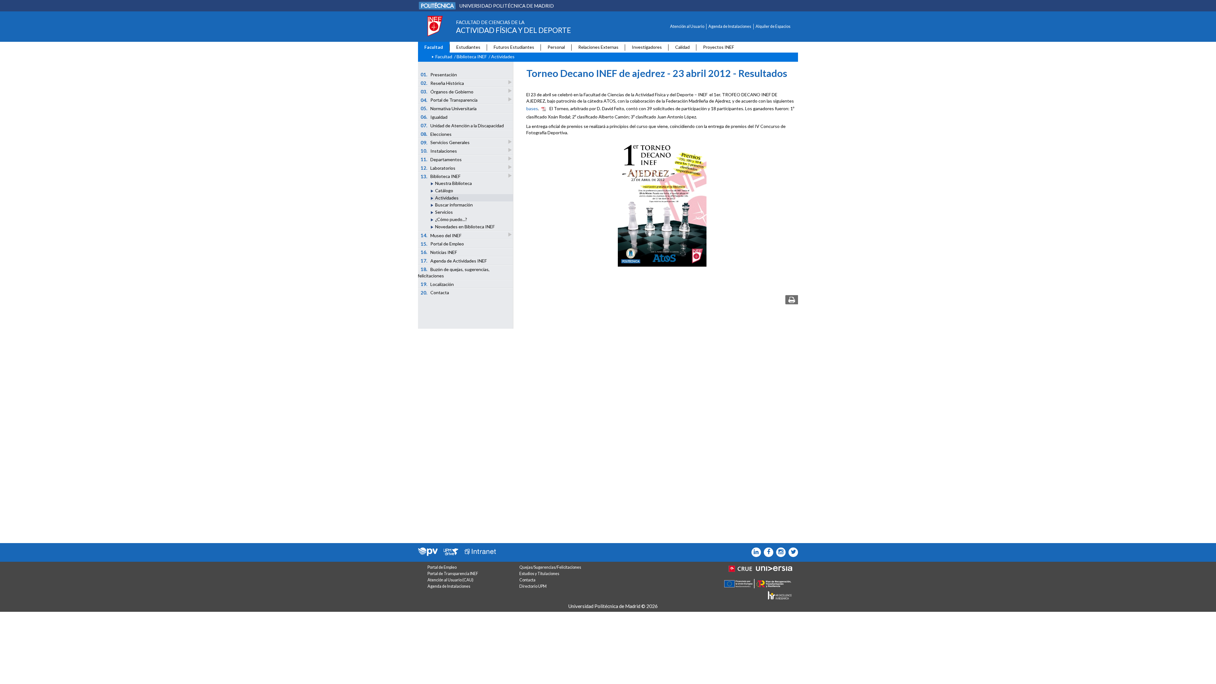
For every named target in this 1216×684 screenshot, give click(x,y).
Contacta (435, 292)
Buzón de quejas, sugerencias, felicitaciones (454, 272)
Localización (437, 284)
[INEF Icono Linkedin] (755, 552)
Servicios (444, 212)
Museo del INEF (441, 235)
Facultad (433, 47)
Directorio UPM (533, 586)
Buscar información (454, 204)
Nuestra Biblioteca (453, 183)
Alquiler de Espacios (773, 26)
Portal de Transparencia (449, 100)
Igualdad (434, 117)
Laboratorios (438, 168)
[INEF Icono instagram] (779, 552)
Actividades (447, 197)
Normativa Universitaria (449, 108)
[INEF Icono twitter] (792, 552)
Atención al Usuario (687, 26)
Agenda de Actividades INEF (454, 260)
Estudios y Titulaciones (539, 573)
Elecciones (436, 134)
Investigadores (647, 47)
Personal (556, 47)
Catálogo (444, 190)
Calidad (682, 47)
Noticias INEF (439, 252)
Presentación (439, 74)
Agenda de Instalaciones (729, 26)
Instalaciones (439, 151)
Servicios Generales (445, 142)
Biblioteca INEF (472, 56)
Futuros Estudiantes (514, 47)
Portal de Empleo (442, 244)
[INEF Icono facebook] (767, 552)
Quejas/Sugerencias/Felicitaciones (550, 567)
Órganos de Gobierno (447, 91)
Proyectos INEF (718, 47)
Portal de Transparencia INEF (453, 573)
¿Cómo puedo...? (451, 219)
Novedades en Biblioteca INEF (465, 226)
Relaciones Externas (598, 47)
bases (532, 108)
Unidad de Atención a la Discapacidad (462, 125)
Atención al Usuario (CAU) (450, 580)
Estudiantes (468, 47)
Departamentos (441, 159)
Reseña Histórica (442, 83)
